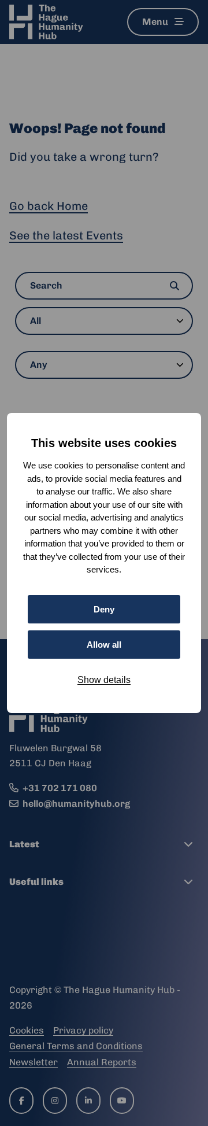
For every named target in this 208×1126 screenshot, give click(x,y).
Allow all (104, 644)
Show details (104, 680)
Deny (104, 609)
